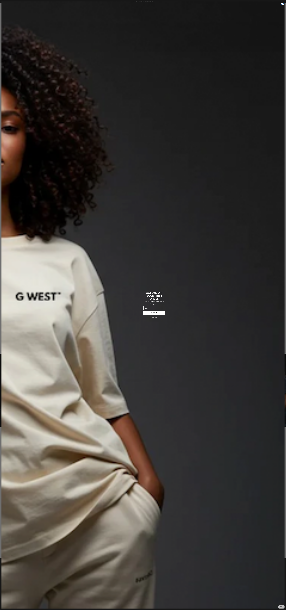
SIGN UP (154, 313)
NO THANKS (154, 317)
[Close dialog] (282, 4)
